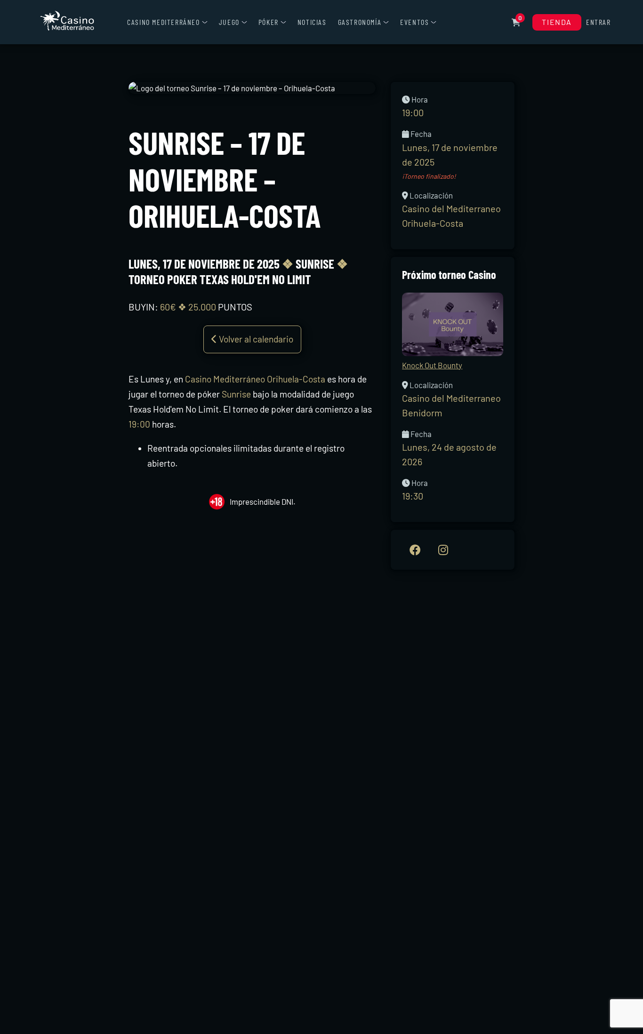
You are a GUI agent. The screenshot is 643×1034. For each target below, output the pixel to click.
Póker (268, 21)
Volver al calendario (255, 339)
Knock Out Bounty (432, 365)
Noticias (312, 21)
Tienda (557, 21)
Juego (229, 21)
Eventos (414, 21)
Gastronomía (360, 21)
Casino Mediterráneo (163, 21)
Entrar (598, 21)
